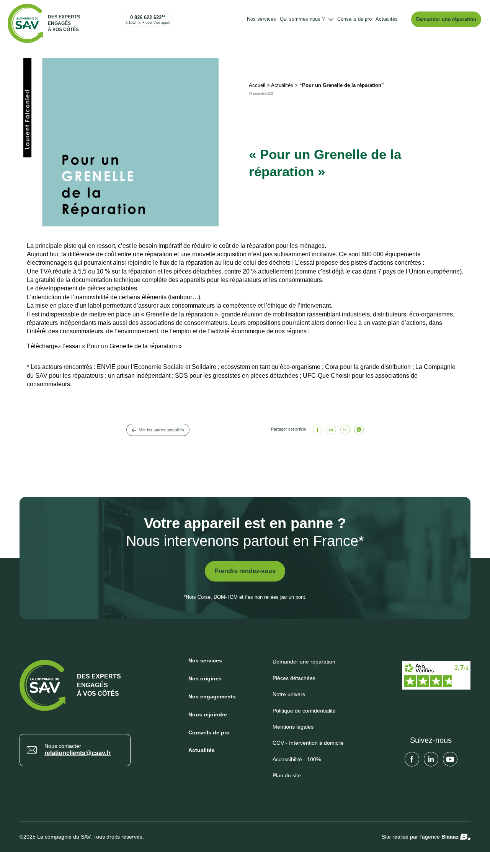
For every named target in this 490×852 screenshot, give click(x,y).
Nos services (261, 19)
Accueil (257, 85)
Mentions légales (293, 727)
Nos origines (205, 678)
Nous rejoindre (207, 714)
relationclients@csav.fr (77, 753)
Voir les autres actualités (161, 430)
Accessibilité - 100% (297, 759)
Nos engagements (212, 696)
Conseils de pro (354, 19)
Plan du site (287, 775)
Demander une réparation (446, 19)
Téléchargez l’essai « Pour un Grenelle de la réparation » (104, 346)
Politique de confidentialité (304, 711)
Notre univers (289, 694)
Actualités (387, 19)
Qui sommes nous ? (302, 19)
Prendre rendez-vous (245, 571)
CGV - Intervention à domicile (308, 743)
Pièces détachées (294, 678)
